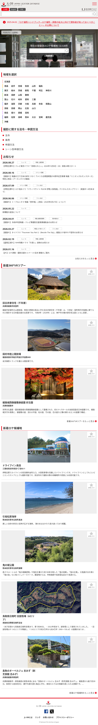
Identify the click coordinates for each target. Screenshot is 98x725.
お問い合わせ (48, 717)
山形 (34, 86)
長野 (13, 95)
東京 (6, 90)
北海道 (7, 81)
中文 (21, 9)
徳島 (6, 112)
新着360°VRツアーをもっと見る (80, 421)
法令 (7, 135)
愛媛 (20, 112)
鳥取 (6, 108)
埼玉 (41, 90)
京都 (20, 103)
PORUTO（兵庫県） (11, 32)
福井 (6, 103)
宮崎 (41, 117)
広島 (27, 108)
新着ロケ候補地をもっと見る (81, 693)
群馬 (27, 90)
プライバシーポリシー (65, 717)
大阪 (27, 103)
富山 (6, 99)
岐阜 (20, 99)
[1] (94, 14)
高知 (27, 112)
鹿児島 (48, 117)
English (13, 9)
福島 (41, 86)
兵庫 (34, 103)
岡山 (20, 108)
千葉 (34, 90)
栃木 (13, 90)
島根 (13, 108)
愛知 (27, 99)
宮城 (20, 86)
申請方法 (9, 144)
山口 (34, 108)
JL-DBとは (28, 717)
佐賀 (13, 117)
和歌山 (48, 103)
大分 (34, 117)
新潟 (6, 95)
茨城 (20, 90)
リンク (37, 717)
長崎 (20, 117)
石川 (13, 99)
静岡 (27, 95)
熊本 (27, 117)
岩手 (13, 86)
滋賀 (13, 103)
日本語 (5, 9)
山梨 (20, 95)
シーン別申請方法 (14, 149)
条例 (7, 139)
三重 (34, 99)
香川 (13, 112)
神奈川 (48, 90)
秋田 (27, 86)
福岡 (6, 117)
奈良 (41, 103)
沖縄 (6, 121)
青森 (6, 86)
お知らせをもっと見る (84, 258)
